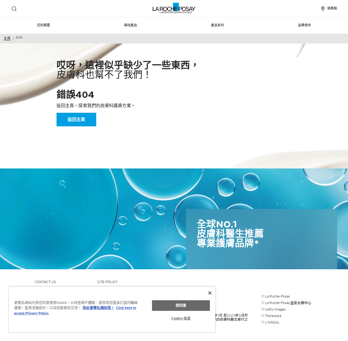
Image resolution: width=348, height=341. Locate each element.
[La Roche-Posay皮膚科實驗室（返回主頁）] (174, 8)
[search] (14, 8)
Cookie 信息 (181, 318)
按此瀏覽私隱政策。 (98, 308)
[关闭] (210, 293)
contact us (45, 282)
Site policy (107, 282)
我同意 (181, 305)
